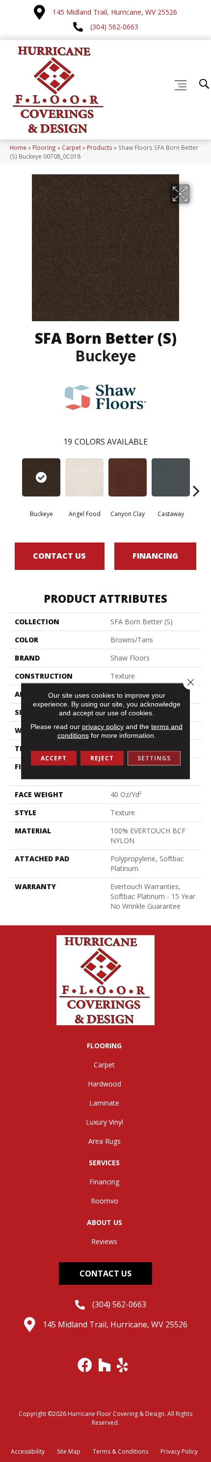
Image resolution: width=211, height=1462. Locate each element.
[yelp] (123, 1365)
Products (99, 147)
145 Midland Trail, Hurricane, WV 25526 (115, 12)
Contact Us (59, 555)
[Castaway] (170, 477)
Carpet (71, 147)
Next (196, 476)
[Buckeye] (41, 477)
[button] (105, 1273)
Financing (155, 555)
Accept (54, 758)
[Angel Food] (84, 477)
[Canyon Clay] (127, 477)
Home (18, 147)
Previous (14, 476)
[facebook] (85, 1365)
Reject (102, 758)
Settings (154, 758)
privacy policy (103, 727)
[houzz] (105, 1365)
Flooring (44, 147)
